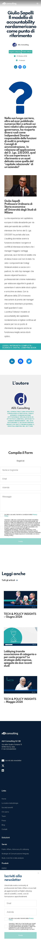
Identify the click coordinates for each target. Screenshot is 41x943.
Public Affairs (27, 52)
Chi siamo (5, 812)
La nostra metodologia (10, 803)
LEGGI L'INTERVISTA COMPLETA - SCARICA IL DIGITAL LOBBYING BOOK (19, 347)
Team (4, 816)
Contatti (4, 829)
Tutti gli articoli (8, 580)
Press (4, 820)
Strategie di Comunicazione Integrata (15, 854)
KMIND (4, 868)
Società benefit (7, 807)
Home (4, 799)
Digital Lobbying (15, 52)
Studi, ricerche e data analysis (13, 858)
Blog (3, 825)
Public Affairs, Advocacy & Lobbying (15, 849)
